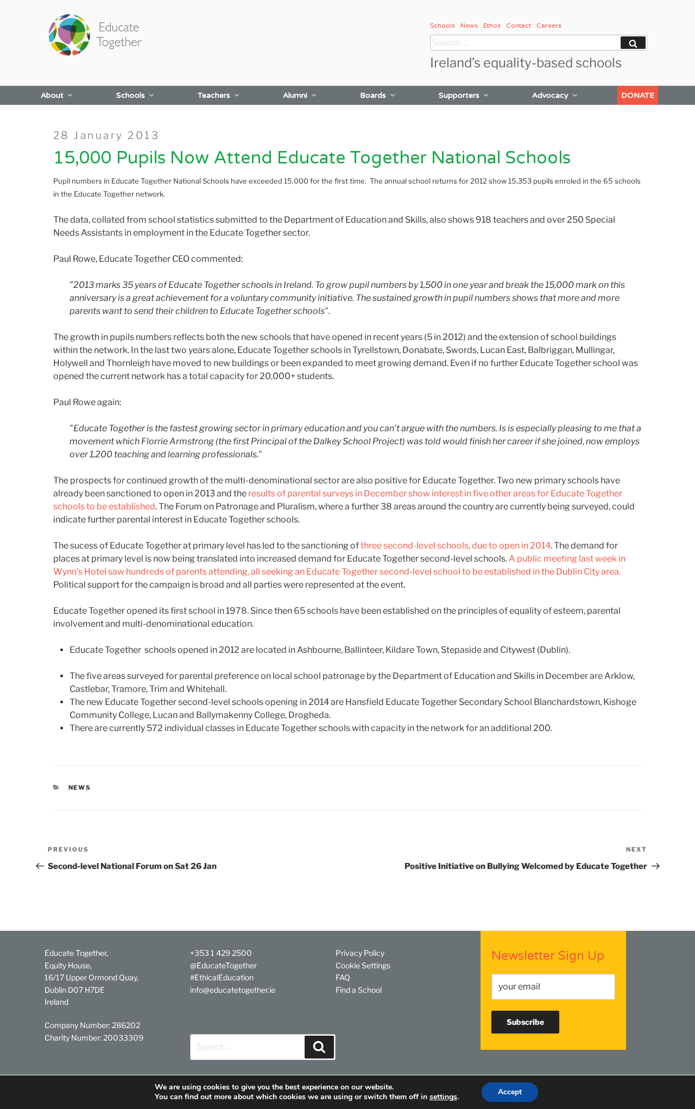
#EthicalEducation (222, 977)
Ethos (492, 25)
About (52, 95)
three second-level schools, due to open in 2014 (456, 545)
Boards (373, 95)
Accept (510, 1092)
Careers (548, 25)
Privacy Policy (360, 952)
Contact (518, 25)
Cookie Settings (363, 965)
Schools (442, 25)
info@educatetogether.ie (232, 989)
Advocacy (550, 95)
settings (443, 1097)
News (469, 25)
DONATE (637, 95)
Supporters (459, 95)
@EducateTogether (223, 965)
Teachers (214, 95)
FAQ (343, 977)
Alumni (295, 95)
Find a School (359, 989)
